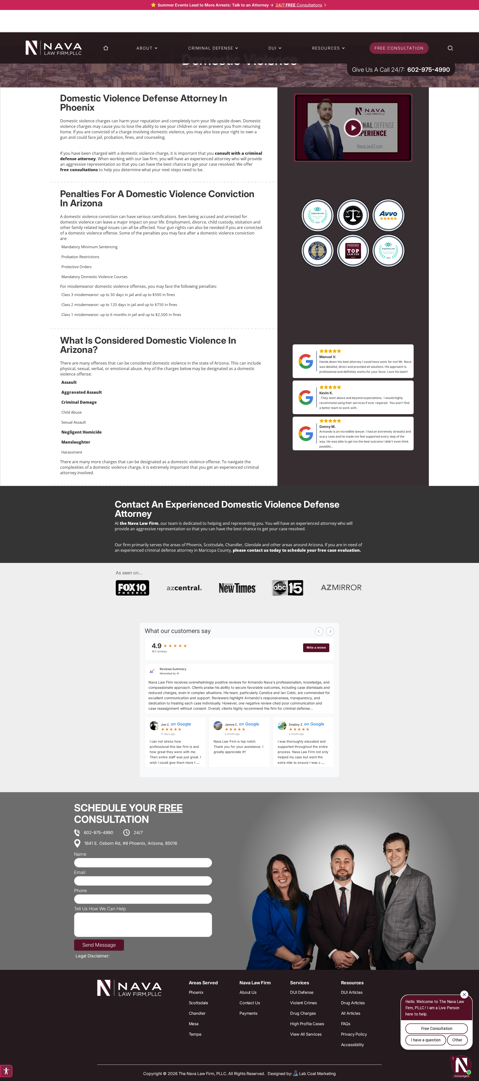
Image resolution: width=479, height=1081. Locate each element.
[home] (54, 48)
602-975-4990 (98, 832)
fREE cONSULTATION (399, 48)
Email (79, 872)
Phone (80, 890)
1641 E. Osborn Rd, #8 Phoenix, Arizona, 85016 (130, 843)
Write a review (316, 647)
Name (80, 854)
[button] (145, 48)
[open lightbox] (353, 127)
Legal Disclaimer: (93, 955)
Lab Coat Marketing (317, 1073)
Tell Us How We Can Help (100, 908)
